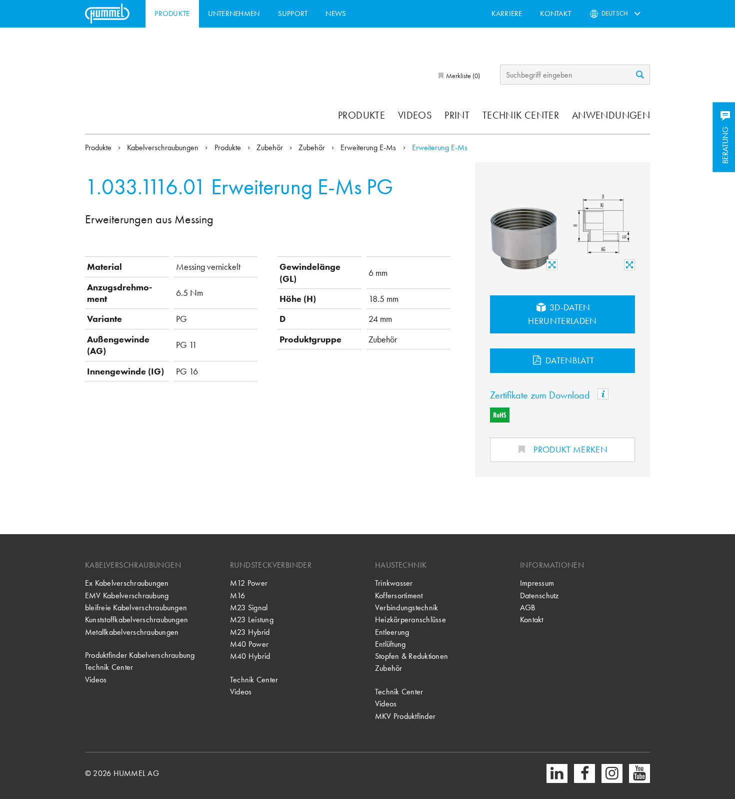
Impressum (537, 583)
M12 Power (249, 583)
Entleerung (392, 632)
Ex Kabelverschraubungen (127, 583)
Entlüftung (390, 644)
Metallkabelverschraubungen (131, 632)
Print (457, 115)
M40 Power (249, 644)
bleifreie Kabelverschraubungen (136, 607)
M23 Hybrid (250, 632)
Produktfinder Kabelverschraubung (140, 655)
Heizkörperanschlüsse (410, 619)
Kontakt (555, 14)
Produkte (172, 14)
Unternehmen (234, 14)
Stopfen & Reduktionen (411, 656)
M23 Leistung (252, 619)
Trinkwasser (394, 583)
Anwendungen (611, 115)
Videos (415, 115)
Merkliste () (462, 75)
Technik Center (520, 115)
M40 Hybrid (250, 656)
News (336, 14)
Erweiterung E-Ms (369, 147)
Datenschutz (539, 595)
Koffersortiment (399, 595)
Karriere (507, 14)
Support (293, 14)
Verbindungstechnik (406, 607)
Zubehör (270, 147)
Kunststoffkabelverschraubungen (136, 619)
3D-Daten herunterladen (562, 313)
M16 (238, 595)
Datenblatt (569, 360)
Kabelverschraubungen (163, 147)
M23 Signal (249, 607)
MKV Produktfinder (405, 716)
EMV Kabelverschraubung (126, 595)
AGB (528, 607)
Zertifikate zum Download (541, 395)
